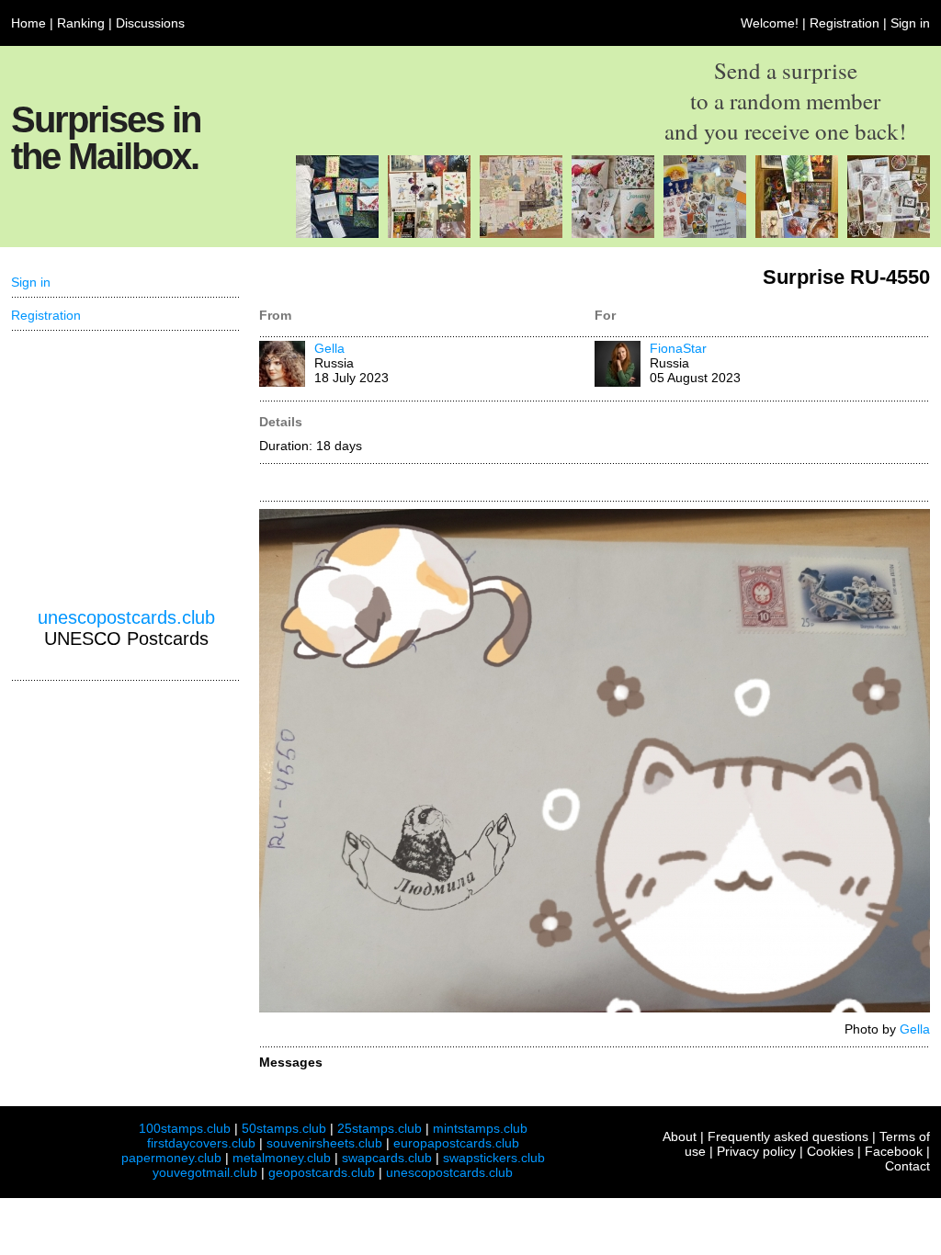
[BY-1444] (796, 233)
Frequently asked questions (788, 1136)
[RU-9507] (521, 233)
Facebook (894, 1151)
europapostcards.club (456, 1143)
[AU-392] (888, 233)
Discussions (150, 23)
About (680, 1136)
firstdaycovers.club (201, 1143)
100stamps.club (185, 1128)
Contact (907, 1166)
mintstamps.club (480, 1128)
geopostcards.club (321, 1172)
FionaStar (678, 348)
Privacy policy (756, 1151)
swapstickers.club (494, 1157)
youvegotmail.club (205, 1172)
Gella (329, 348)
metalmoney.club (281, 1157)
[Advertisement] (126, 469)
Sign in (910, 23)
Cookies (830, 1151)
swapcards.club (387, 1157)
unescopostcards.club (126, 617)
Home (28, 23)
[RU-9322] (704, 233)
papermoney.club (171, 1157)
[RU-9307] (429, 233)
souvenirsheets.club (324, 1143)
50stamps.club (284, 1128)
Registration (844, 23)
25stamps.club (379, 1128)
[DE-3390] (613, 233)
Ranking (81, 23)
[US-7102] (337, 233)
